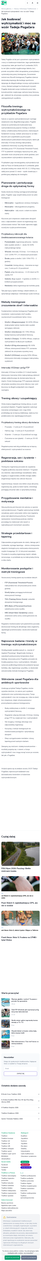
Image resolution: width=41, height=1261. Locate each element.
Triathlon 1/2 (5, 1141)
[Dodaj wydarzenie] (27, 3)
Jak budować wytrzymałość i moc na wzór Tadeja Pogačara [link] (17, 13)
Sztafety (23, 1149)
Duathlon (24, 1136)
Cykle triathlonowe (27, 1154)
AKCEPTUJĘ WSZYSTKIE (12, 1257)
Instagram (4, 1167)
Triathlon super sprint (8, 1154)
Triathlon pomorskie (27, 1181)
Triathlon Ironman (7, 1138)
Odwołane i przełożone (28, 1156)
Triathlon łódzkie (6, 1188)
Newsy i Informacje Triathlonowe (25, 9)
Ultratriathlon (5, 1159)
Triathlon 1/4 (5, 1144)
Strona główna (6, 9)
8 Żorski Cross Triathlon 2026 (11, 1094)
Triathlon (4, 1136)
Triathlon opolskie (7, 1196)
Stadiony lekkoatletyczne (9, 1208)
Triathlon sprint (6, 1151)
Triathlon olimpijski (7, 1149)
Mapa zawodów (6, 1211)
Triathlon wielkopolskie (28, 1193)
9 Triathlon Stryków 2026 (9, 1108)
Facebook (4, 1165)
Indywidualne (25, 1151)
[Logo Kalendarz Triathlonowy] (4, 3)
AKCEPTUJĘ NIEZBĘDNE (29, 1257)
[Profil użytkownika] (32, 3)
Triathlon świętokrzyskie (28, 1186)
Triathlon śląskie (25, 1183)
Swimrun (24, 1141)
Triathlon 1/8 (5, 1146)
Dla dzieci (24, 1146)
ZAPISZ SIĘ (20, 1074)
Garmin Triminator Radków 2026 (12, 1119)
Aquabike (24, 1144)
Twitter (3, 1170)
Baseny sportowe (7, 1203)
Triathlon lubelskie (7, 1186)
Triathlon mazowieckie (8, 1193)
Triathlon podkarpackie (28, 1176)
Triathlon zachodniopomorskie (27, 1197)
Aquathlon (24, 1138)
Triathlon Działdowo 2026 (10, 1113)
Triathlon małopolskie (8, 1191)
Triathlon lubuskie (7, 1183)
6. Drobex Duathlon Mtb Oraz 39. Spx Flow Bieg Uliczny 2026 (17, 1101)
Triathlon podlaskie (26, 1178)
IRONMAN (4, 1156)
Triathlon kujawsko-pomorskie (8, 1179)
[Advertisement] (20, 803)
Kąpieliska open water (8, 1205)
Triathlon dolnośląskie (8, 1176)
